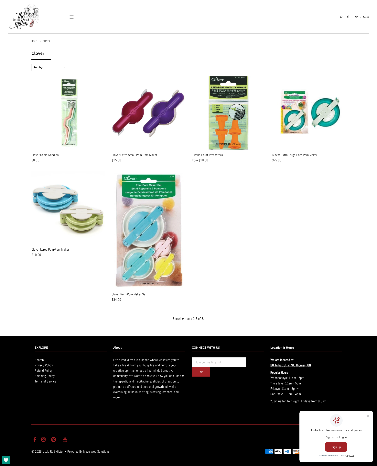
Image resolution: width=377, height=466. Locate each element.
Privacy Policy (44, 365)
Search (39, 360)
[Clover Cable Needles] (68, 113)
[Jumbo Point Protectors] (228, 113)
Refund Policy (43, 370)
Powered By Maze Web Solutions (88, 451)
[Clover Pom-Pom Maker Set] (148, 230)
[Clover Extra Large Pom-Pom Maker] (309, 113)
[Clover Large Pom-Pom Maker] (68, 207)
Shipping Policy (45, 376)
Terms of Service (45, 381)
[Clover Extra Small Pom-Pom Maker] (148, 113)
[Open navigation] (71, 17)
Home (34, 41)
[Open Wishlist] (6, 460)
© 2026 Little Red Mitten (47, 451)
